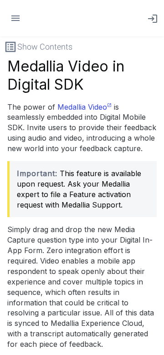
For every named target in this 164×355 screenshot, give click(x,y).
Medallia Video (82, 107)
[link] (151, 18)
